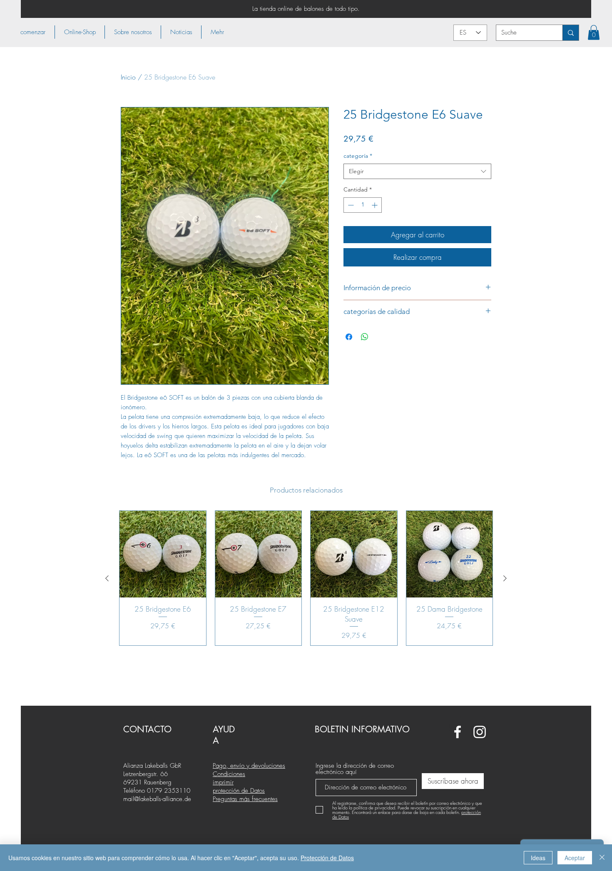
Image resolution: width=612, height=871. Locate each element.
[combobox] (417, 171)
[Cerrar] (602, 857)
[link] (593, 32)
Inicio (128, 77)
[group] (306, 578)
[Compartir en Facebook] (349, 337)
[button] (79, 32)
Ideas (538, 858)
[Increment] (375, 205)
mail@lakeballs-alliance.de (157, 799)
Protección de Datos (327, 858)
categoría (357, 155)
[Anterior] (107, 578)
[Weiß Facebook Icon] (457, 732)
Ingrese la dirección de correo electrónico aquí (355, 769)
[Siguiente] (505, 578)
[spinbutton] (362, 205)
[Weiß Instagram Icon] (479, 732)
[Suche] (570, 32)
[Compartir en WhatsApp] (365, 337)
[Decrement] (350, 205)
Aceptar (575, 858)
